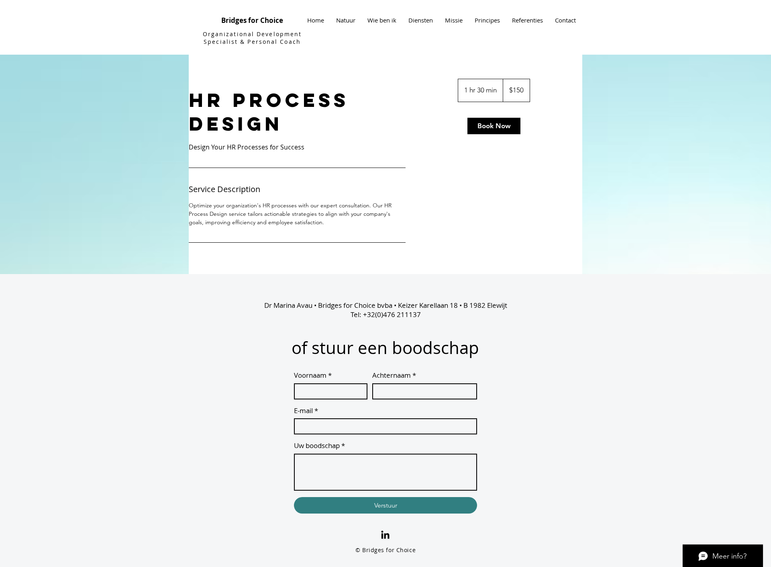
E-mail (306, 410)
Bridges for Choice (252, 20)
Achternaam (394, 375)
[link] (493, 126)
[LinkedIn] (385, 535)
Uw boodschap (319, 445)
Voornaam (313, 375)
